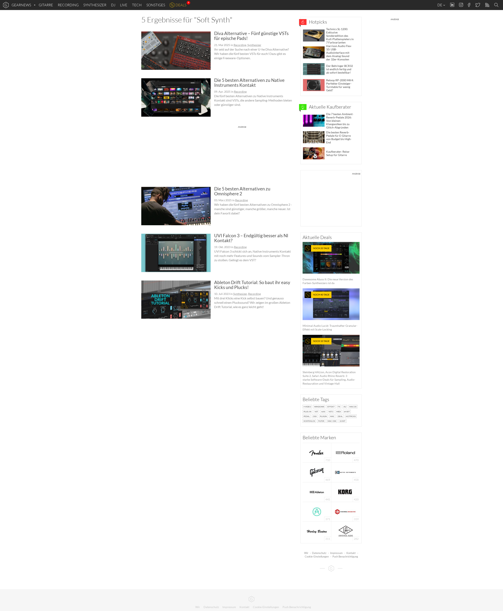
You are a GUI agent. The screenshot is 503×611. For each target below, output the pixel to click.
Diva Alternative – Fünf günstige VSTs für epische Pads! (251, 35)
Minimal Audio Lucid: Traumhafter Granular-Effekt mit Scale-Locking (330, 312)
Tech (137, 5)
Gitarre (46, 5)
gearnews (21, 5)
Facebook (469, 5)
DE (440, 5)
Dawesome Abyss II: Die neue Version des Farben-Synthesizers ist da (328, 266)
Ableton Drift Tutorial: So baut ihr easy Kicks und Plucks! (252, 285)
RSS (487, 5)
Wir (306, 553)
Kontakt (351, 553)
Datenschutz (319, 553)
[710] (317, 452)
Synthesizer (94, 5)
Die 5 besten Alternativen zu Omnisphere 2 (242, 191)
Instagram (461, 5)
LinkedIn (452, 5)
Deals (180, 5)
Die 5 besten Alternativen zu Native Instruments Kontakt (249, 82)
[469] (317, 472)
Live (123, 5)
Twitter (477, 5)
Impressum (336, 553)
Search (497, 5)
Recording (68, 5)
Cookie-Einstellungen (317, 556)
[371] (317, 511)
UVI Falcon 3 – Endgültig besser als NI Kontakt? (251, 238)
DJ (113, 5)
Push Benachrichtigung (345, 556)
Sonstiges (155, 5)
